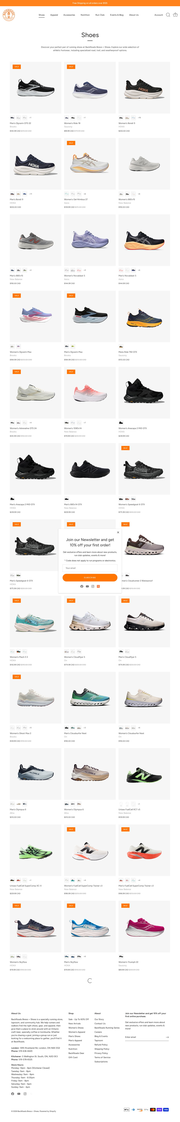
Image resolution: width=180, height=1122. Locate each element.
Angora (79, 880)
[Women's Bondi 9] (144, 87)
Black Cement (127, 193)
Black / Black (121, 422)
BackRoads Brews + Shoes (28, 1111)
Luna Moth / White (12, 956)
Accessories (69, 15)
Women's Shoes (76, 1028)
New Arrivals (74, 1023)
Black (66, 422)
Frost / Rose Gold (24, 956)
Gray (72, 804)
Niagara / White (121, 727)
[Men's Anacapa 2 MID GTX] (35, 469)
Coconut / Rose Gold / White (24, 422)
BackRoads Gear (76, 1053)
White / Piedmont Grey (72, 270)
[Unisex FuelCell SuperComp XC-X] (35, 850)
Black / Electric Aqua (18, 651)
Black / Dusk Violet (79, 193)
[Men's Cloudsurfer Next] (90, 697)
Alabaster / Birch (127, 117)
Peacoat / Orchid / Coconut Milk (24, 727)
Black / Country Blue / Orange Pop (24, 117)
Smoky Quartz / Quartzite (127, 498)
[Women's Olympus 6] (90, 774)
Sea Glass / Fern (18, 575)
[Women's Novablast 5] (90, 240)
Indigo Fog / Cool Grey (72, 193)
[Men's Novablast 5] (144, 240)
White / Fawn (127, 270)
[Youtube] (87, 586)
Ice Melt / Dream (79, 117)
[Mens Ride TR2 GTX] (144, 316)
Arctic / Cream (66, 651)
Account (159, 15)
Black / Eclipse (66, 727)
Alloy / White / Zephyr (18, 422)
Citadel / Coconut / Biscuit (18, 727)
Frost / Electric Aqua (12, 651)
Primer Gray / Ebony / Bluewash (18, 117)
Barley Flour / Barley (18, 193)
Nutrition (85, 15)
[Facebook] (81, 586)
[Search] (168, 15)
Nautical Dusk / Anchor (18, 956)
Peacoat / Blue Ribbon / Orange (12, 117)
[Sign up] (167, 1037)
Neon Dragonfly (18, 880)
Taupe (12, 804)
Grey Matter (24, 270)
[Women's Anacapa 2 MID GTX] (144, 392)
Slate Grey (18, 270)
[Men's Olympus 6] (35, 774)
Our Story (99, 1019)
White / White (133, 727)
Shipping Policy (101, 1049)
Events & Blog (116, 15)
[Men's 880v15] (35, 240)
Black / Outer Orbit (121, 498)
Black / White (72, 117)
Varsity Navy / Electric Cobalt (66, 956)
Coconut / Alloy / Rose (12, 346)
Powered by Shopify (48, 1111)
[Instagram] (92, 586)
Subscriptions (101, 1061)
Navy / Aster (66, 117)
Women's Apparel (76, 1032)
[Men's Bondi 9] (35, 164)
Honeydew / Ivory (72, 727)
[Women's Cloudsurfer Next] (144, 697)
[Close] (118, 532)
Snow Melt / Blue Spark (24, 651)
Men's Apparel (75, 1040)
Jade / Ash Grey (133, 498)
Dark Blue (24, 804)
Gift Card (72, 1057)
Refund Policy (101, 1044)
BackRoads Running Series (107, 1028)
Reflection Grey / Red (133, 193)
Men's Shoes (74, 1036)
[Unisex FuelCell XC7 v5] (144, 774)
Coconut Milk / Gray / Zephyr (12, 727)
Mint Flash (24, 880)
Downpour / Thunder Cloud (72, 956)
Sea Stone (12, 270)
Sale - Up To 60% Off (78, 1019)
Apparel (54, 15)
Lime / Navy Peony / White (72, 346)
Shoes (42, 15)
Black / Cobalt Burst (133, 270)
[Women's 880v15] (144, 164)
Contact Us (99, 1023)
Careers (98, 1032)
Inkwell (72, 422)
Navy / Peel (121, 346)
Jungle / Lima (121, 651)
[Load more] (90, 981)
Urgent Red (121, 880)
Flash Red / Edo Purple (79, 270)
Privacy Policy (101, 1053)
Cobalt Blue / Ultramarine (24, 193)
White (79, 422)
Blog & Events (101, 1036)
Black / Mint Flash (127, 804)
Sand (18, 804)
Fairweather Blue (127, 880)
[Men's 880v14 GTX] (90, 469)
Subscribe (90, 578)
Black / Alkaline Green (133, 804)
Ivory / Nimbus (127, 727)
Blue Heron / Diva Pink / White (18, 346)
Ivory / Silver (79, 727)
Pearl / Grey (121, 193)
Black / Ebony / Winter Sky (66, 346)
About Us (134, 15)
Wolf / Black (127, 651)
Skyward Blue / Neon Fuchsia (133, 117)
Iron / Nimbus (127, 575)
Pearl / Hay (72, 651)
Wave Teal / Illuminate (66, 193)
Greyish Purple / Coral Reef (66, 270)
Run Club (99, 15)
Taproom (98, 1040)
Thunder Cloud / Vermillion (12, 193)
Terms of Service (102, 1057)
